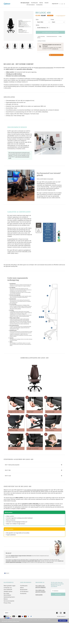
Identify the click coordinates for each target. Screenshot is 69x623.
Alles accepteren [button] (62, 620)
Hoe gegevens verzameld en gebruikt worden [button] (10, 621)
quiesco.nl (63, 616)
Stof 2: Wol (8, 470)
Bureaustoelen (23, 589)
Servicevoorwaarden (9, 601)
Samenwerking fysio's (9, 597)
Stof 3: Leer (8, 475)
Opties (37, 25)
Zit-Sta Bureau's (24, 591)
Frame (52, 19)
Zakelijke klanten (8, 591)
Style (37, 19)
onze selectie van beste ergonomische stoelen (36, 489)
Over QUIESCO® (8, 589)
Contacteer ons (55, 48)
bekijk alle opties (41, 78)
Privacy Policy (7, 603)
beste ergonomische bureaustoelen (44, 67)
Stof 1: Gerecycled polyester (12, 464)
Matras (22, 587)
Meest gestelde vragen (9, 585)
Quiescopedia (39, 594)
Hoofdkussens (23, 585)
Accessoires (23, 593)
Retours (6, 599)
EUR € (6, 612)
